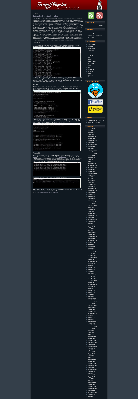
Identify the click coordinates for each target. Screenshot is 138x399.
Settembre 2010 (92, 313)
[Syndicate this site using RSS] (91, 18)
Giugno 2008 (91, 352)
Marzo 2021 (91, 179)
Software (45, 192)
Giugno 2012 (91, 290)
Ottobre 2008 (91, 344)
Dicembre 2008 (92, 340)
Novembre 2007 (92, 365)
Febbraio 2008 (92, 359)
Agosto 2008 (91, 348)
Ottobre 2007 (91, 367)
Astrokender (91, 44)
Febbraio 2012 (92, 298)
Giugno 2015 (91, 225)
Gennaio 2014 (91, 254)
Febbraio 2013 (92, 275)
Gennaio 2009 (91, 338)
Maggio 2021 (91, 175)
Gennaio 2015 (91, 234)
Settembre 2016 (92, 206)
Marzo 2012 (91, 296)
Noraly (89, 65)
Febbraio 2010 (92, 321)
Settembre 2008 (92, 346)
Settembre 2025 (92, 144)
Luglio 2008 (91, 350)
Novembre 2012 (92, 281)
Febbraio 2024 (92, 163)
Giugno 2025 (91, 146)
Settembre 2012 (92, 284)
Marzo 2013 (91, 273)
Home (89, 32)
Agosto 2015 (91, 221)
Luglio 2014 (91, 244)
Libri (89, 57)
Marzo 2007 (91, 380)
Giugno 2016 (91, 209)
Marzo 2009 (91, 334)
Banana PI (90, 46)
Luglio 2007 (91, 373)
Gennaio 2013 (91, 277)
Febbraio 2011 (92, 307)
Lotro (89, 59)
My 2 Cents (91, 37)
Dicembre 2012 (92, 279)
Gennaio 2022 (91, 171)
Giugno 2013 (91, 267)
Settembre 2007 (92, 369)
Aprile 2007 (91, 379)
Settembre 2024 (92, 154)
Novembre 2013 (92, 257)
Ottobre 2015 (91, 217)
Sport (89, 73)
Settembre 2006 (92, 392)
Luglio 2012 (91, 288)
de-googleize (91, 48)
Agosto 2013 (91, 263)
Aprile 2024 (91, 159)
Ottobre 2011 (91, 304)
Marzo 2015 (91, 231)
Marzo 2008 (91, 357)
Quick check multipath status (45, 16)
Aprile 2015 (91, 229)
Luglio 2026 (91, 131)
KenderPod (91, 56)
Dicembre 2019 (92, 184)
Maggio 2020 (91, 181)
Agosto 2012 (91, 286)
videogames (91, 77)
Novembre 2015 (92, 215)
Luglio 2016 (91, 207)
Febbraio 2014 (92, 252)
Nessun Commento (53, 192)
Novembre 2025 (92, 140)
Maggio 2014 (91, 248)
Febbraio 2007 (92, 382)
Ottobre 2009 (91, 329)
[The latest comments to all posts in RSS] (99, 18)
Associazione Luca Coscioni (96, 120)
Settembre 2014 (92, 240)
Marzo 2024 (91, 161)
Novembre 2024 (92, 150)
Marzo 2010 (91, 319)
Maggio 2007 (91, 377)
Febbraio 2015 (92, 232)
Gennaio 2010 (91, 323)
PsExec (60, 87)
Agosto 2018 (91, 194)
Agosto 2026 (91, 129)
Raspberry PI (91, 69)
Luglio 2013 (91, 265)
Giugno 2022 (91, 169)
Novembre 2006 (92, 388)
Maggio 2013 (91, 269)
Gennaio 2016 (91, 213)
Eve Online (91, 50)
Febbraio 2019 (92, 188)
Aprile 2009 (91, 332)
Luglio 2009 (91, 331)
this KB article (62, 157)
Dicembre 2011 (92, 300)
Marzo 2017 (91, 200)
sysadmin (90, 75)
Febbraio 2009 (92, 336)
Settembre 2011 (92, 306)
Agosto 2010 (91, 315)
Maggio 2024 (91, 157)
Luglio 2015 (91, 223)
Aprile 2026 (91, 134)
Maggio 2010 (91, 317)
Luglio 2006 (91, 396)
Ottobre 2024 (91, 152)
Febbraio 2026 (92, 136)
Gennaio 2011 (91, 309)
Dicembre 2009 (92, 325)
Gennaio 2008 (91, 361)
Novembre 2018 (92, 190)
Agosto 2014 (91, 242)
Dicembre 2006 (92, 386)
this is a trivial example (57, 81)
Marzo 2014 (91, 250)
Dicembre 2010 (92, 311)
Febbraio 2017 (92, 202)
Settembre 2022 (92, 167)
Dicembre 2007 (92, 363)
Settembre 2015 (92, 219)
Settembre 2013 (92, 261)
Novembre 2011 (92, 302)
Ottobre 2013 (91, 259)
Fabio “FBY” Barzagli (94, 122)
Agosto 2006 (91, 394)
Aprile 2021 (91, 177)
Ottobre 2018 (91, 192)
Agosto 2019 (91, 186)
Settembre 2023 (92, 165)
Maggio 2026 (91, 132)
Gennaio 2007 (91, 384)
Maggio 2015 (91, 227)
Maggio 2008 (91, 354)
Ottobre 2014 (91, 238)
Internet (90, 54)
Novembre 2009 (92, 327)
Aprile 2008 (91, 355)
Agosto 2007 (91, 371)
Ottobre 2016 (91, 204)
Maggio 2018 (91, 196)
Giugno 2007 (91, 375)
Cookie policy (91, 34)
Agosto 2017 (91, 198)
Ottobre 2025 (91, 142)
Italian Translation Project (95, 36)
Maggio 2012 (91, 292)
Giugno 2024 (91, 156)
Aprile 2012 (91, 294)
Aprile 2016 (91, 211)
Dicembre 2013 (92, 256)
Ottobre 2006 (91, 390)
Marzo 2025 (91, 148)
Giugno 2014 (91, 246)
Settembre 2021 (92, 173)
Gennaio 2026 (91, 138)
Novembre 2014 (92, 236)
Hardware (40, 192)
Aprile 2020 (91, 182)
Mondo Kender (92, 61)
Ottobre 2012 (91, 282)
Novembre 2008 (92, 342)
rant (89, 67)
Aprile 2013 (91, 271)
